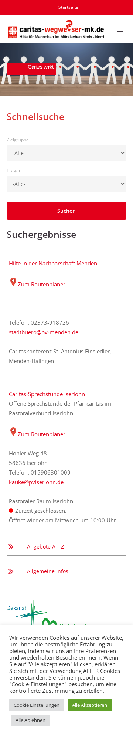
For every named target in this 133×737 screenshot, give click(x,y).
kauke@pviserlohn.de (36, 482)
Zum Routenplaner (41, 284)
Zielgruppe (18, 140)
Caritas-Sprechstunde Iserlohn (47, 394)
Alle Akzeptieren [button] (89, 705)
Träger (14, 171)
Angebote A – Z (45, 546)
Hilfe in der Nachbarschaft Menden (53, 263)
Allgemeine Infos (47, 571)
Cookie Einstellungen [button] (36, 705)
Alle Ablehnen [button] (30, 720)
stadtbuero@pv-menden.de (43, 332)
